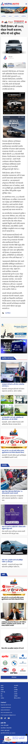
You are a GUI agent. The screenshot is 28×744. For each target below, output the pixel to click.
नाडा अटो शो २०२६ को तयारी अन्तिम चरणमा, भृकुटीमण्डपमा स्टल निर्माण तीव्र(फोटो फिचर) (13, 452)
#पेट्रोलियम (23, 16)
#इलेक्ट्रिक (3, 16)
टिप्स (1, 696)
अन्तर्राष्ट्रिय (16, 690)
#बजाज (10, 16)
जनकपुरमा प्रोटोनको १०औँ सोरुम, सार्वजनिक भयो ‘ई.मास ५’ (13, 385)
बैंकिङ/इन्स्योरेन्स (17, 698)
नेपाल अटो (10, 57)
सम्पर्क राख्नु (3, 692)
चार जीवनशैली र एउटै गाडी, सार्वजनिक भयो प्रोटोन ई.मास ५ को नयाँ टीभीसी (12, 418)
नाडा (1, 694)
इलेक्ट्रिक (15, 696)
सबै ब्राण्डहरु (14, 677)
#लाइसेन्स (16, 16)
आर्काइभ (2, 698)
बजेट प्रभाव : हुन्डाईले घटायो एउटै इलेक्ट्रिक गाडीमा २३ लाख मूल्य (12, 561)
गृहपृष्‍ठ (2, 685)
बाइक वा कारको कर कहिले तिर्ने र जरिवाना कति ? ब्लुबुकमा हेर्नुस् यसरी (14, 528)
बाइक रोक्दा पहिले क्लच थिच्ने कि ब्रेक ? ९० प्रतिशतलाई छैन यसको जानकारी (12, 492)
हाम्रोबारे (2, 690)
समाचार (2, 688)
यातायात (15, 692)
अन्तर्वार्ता (15, 694)
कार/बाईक (16, 685)
